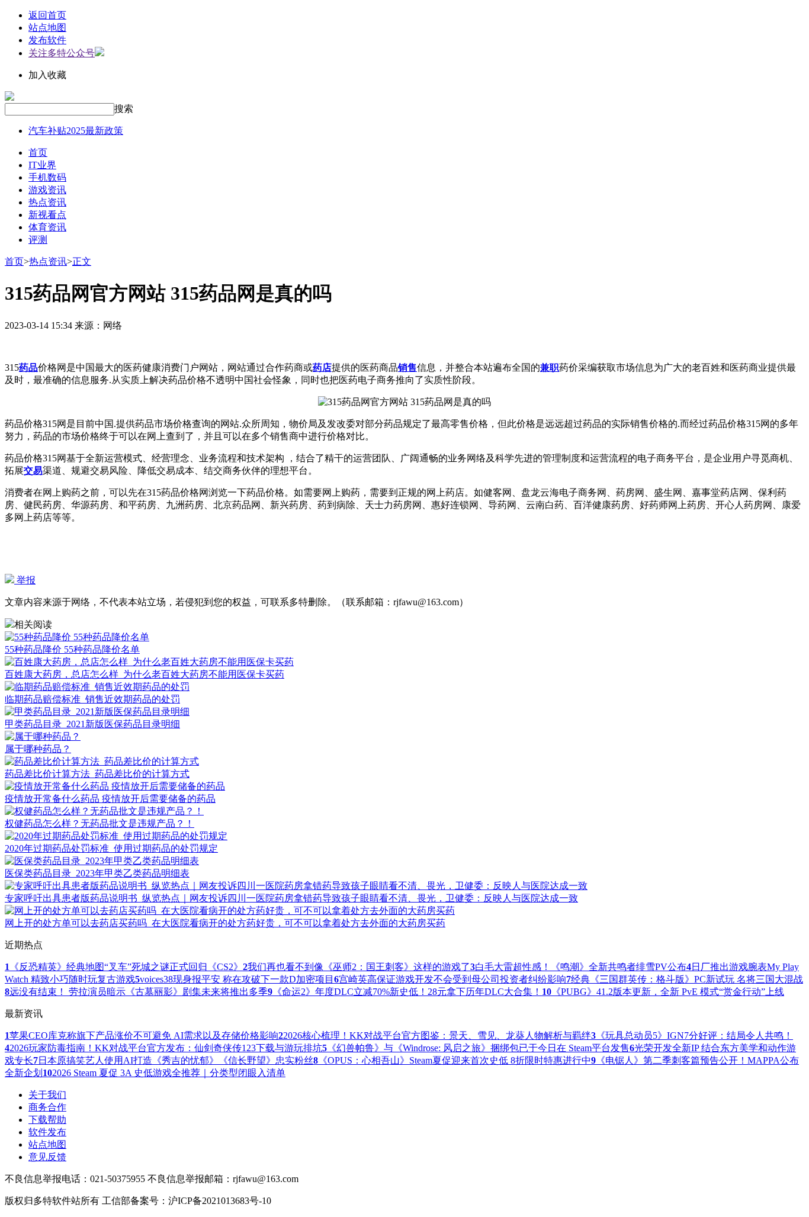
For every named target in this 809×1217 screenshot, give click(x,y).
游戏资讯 (47, 190)
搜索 (123, 109)
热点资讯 (47, 202)
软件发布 (47, 1132)
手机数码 (47, 177)
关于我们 (47, 1095)
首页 (37, 152)
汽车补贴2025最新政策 (75, 131)
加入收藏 (47, 75)
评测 (37, 240)
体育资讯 (47, 227)
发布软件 (47, 40)
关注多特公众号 (61, 53)
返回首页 (47, 15)
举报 (25, 580)
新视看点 (47, 215)
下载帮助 (47, 1120)
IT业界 (42, 165)
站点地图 (47, 28)
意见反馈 (47, 1157)
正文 (81, 261)
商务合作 (47, 1107)
